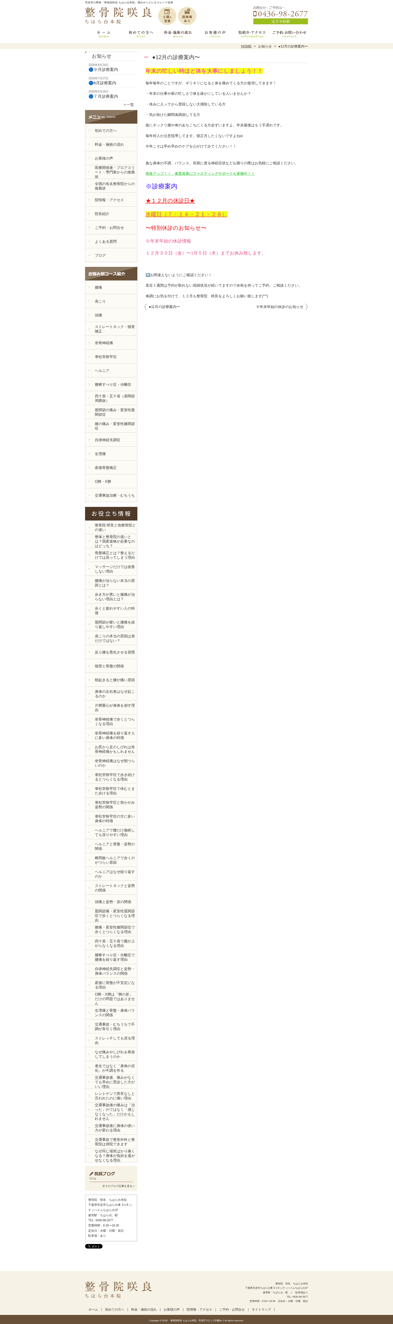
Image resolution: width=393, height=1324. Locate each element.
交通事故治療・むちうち (115, 495)
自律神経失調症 (107, 440)
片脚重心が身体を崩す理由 (115, 707)
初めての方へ (140, 35)
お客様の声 (215, 35)
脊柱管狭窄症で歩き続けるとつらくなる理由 (115, 777)
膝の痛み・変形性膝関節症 (115, 426)
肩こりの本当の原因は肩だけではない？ (115, 638)
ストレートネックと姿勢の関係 (115, 888)
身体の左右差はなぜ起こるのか (115, 694)
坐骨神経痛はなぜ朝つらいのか (115, 763)
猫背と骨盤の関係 (109, 666)
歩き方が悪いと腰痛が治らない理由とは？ (115, 597)
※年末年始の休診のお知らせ (279, 307)
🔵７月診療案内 (103, 96)
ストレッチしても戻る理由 (115, 1040)
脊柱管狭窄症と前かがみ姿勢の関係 (115, 805)
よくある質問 (106, 241)
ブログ (100, 255)
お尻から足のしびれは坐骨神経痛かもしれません (115, 749)
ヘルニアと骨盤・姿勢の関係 (115, 846)
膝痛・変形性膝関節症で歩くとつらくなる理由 (115, 929)
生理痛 (100, 454)
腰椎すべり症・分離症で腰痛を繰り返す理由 (115, 957)
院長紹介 (102, 214)
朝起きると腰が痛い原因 (115, 680)
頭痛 (98, 315)
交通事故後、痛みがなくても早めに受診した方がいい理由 (115, 1082)
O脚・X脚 (103, 481)
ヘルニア (102, 371)
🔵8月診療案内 (102, 83)
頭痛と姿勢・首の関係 (113, 902)
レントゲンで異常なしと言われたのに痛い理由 (115, 1096)
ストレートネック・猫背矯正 (115, 329)
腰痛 (98, 287)
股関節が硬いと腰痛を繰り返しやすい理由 (115, 624)
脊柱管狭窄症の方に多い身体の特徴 (115, 818)
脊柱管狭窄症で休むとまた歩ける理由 (115, 791)
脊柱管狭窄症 (106, 357)
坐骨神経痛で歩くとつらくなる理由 (115, 721)
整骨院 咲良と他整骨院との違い (115, 527)
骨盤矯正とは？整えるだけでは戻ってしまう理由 (115, 555)
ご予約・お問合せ (289, 35)
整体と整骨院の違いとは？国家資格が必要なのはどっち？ (115, 541)
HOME (246, 46)
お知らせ (265, 46)
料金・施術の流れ (177, 35)
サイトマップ (261, 1309)
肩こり (100, 301)
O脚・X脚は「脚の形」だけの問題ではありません (115, 998)
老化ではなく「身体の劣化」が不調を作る (115, 1068)
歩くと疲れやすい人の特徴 (115, 610)
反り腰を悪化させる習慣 (115, 652)
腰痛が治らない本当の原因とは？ (115, 583)
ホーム (103, 35)
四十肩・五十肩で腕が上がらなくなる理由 (115, 943)
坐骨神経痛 (104, 343)
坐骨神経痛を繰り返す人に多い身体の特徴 (115, 735)
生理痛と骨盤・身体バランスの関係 (115, 1013)
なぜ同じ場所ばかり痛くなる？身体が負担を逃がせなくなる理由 (115, 1155)
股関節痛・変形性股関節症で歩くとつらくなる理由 (115, 915)
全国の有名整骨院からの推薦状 (115, 186)
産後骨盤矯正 (106, 468)
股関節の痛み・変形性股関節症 (115, 412)
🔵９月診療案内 (103, 69)
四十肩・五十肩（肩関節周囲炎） (115, 398)
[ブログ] (111, 1180)
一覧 (130, 105)
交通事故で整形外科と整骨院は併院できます (115, 1142)
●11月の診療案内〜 (164, 307)
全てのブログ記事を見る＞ (118, 1186)
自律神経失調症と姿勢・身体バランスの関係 (115, 971)
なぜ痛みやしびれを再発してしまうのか (115, 1054)
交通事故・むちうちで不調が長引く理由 (115, 1026)
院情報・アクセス (252, 35)
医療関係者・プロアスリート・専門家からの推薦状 (115, 172)
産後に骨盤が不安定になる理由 (115, 985)
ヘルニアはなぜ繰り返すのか (115, 874)
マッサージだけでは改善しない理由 (115, 569)
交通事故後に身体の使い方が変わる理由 (115, 1128)
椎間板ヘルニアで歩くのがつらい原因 (115, 860)
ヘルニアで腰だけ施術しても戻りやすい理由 (115, 832)
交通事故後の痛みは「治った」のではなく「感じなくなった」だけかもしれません (115, 1112)
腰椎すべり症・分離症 (113, 384)
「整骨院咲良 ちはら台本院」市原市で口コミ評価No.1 (196, 1320)
